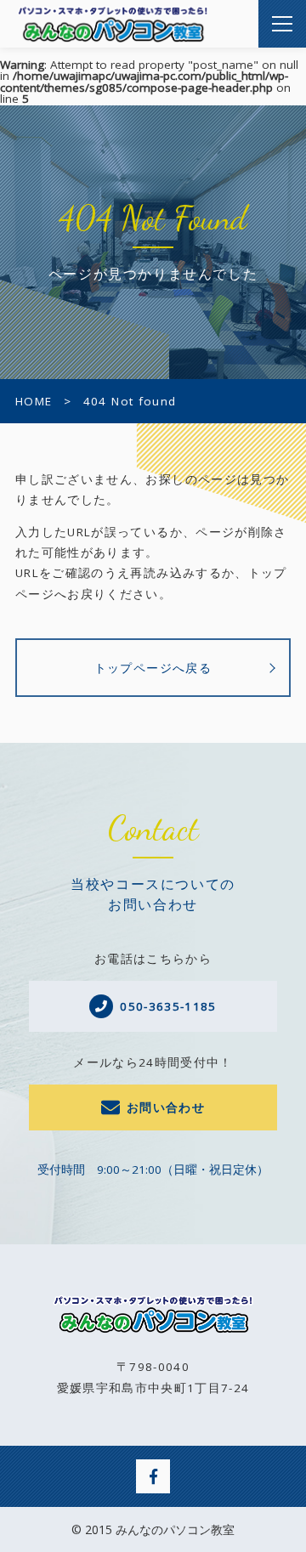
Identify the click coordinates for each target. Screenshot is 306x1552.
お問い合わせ (166, 1107)
